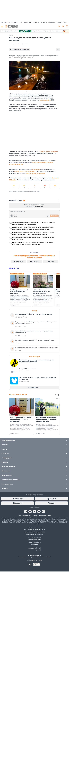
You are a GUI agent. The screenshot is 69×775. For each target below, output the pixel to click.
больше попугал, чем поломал (24, 171)
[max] (25, 511)
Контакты (5, 453)
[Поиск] (59, 26)
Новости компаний (18, 395)
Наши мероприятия (8, 466)
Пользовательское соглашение (34, 527)
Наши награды (34, 544)
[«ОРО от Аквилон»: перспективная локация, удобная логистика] (43, 281)
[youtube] (39, 511)
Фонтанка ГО (28, 22)
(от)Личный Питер (16, 22)
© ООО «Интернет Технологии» (34, 560)
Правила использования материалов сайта (34, 532)
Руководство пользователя (34, 542)
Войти (15, 216)
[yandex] (43, 511)
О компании (6, 471)
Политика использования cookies (34, 534)
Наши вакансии (7, 475)
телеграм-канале (45, 100)
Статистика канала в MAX (10, 479)
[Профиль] (67, 26)
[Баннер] (25, 31)
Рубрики (5, 445)
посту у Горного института (49, 152)
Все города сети (7, 484)
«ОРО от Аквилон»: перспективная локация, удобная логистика (41, 291)
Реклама (5, 462)
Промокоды (34, 357)
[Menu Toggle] (2, 26)
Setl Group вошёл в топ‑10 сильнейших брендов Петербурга (19, 291)
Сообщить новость (8, 440)
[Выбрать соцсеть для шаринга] (58, 49)
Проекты (5, 488)
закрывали (36, 169)
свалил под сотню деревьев (35, 173)
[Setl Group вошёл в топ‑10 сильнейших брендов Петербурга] (20, 281)
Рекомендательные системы (34, 537)
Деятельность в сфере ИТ (34, 539)
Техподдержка (7, 458)
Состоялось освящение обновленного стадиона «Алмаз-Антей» (46, 419)
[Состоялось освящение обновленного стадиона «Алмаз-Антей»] (47, 407)
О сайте (4, 449)
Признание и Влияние (55, 22)
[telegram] (30, 511)
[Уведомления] (63, 26)
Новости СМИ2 (14, 268)
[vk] (34, 511)
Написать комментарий (21, 49)
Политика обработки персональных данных (34, 529)
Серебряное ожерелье (40, 22)
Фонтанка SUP (5, 22)
